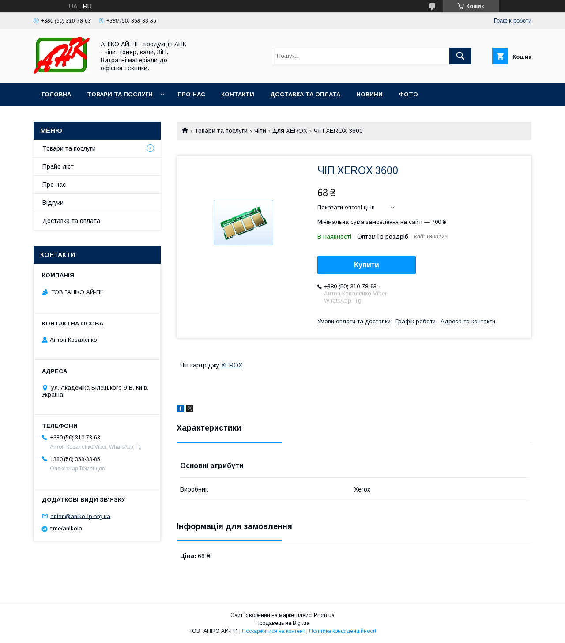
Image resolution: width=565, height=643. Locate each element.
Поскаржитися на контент (273, 631)
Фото (408, 94)
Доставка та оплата (305, 94)
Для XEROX (289, 130)
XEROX (231, 365)
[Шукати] (460, 56)
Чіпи (260, 130)
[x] (189, 409)
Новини (369, 94)
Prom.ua (324, 615)
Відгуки (53, 202)
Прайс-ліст (58, 166)
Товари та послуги (120, 94)
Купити (366, 265)
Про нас (191, 94)
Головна (56, 94)
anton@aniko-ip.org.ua (80, 516)
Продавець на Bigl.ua (282, 623)
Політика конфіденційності (342, 631)
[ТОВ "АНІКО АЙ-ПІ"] (62, 71)
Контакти (237, 94)
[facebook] (180, 409)
